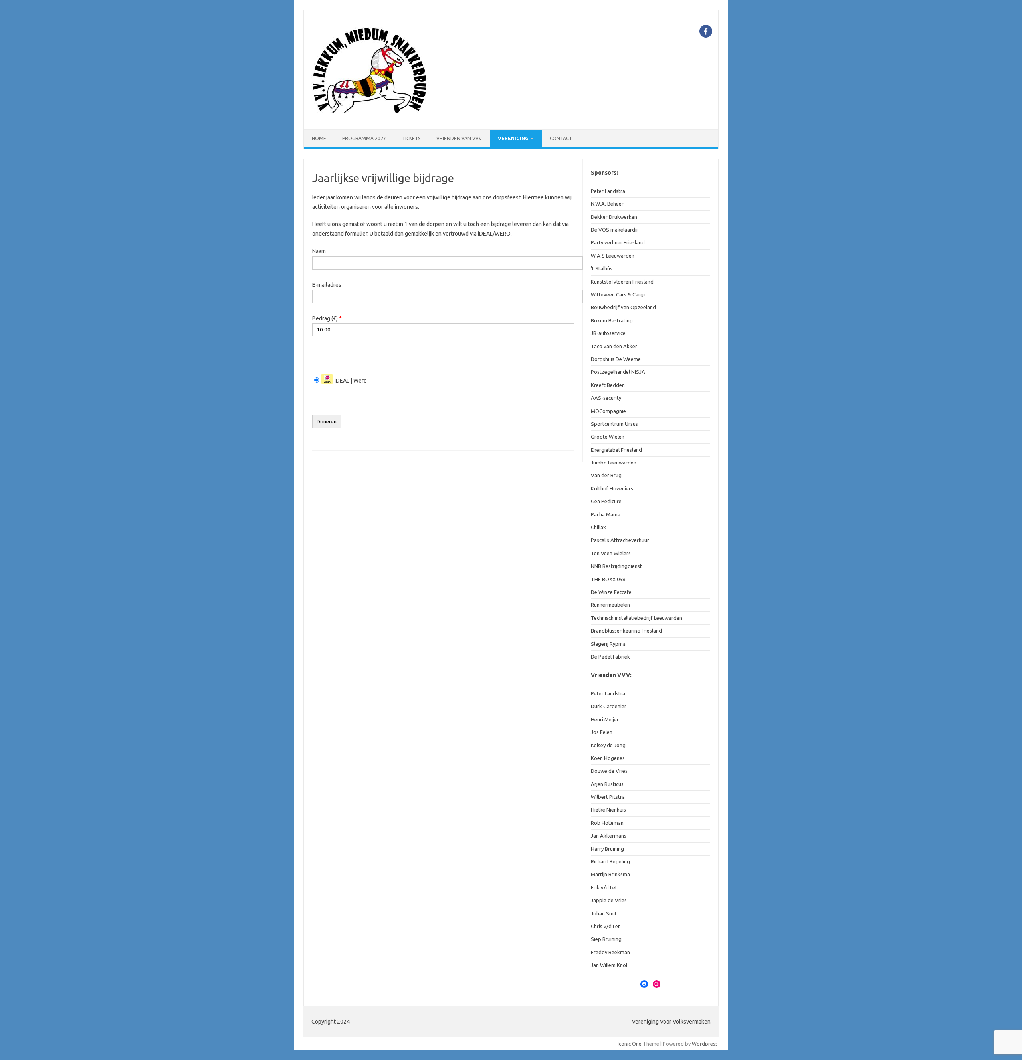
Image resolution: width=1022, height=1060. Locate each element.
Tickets (411, 138)
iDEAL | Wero (350, 380)
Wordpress (705, 1043)
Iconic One (630, 1043)
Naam (319, 251)
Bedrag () (327, 318)
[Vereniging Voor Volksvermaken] (370, 116)
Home (319, 138)
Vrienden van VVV (459, 138)
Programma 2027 (364, 138)
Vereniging (513, 138)
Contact (561, 138)
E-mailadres (326, 285)
